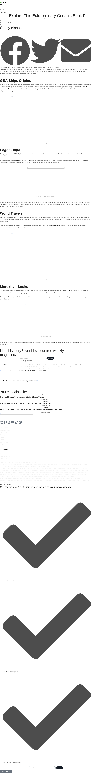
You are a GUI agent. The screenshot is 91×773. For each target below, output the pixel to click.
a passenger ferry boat (23, 160)
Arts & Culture (4, 432)
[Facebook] (5, 422)
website (53, 342)
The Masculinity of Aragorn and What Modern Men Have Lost (25, 403)
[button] (3, 12)
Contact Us (3, 458)
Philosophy (3, 435)
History (2, 439)
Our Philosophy (4, 442)
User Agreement (5, 456)
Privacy (2, 454)
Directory (2, 444)
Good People (4, 428)
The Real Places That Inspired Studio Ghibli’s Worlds (22, 397)
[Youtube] (13, 422)
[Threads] (9, 422)
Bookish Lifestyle (5, 430)
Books (2, 437)
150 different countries (53, 225)
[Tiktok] (16, 422)
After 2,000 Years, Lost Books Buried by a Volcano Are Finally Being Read (31, 410)
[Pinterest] (20, 422)
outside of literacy (73, 290)
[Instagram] (1, 422)
